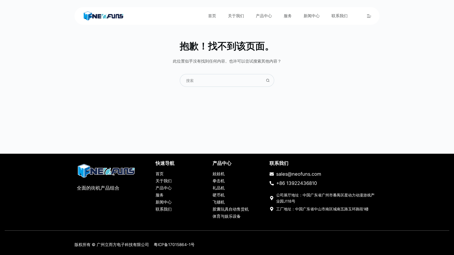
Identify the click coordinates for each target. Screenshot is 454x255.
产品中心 (264, 15)
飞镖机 (219, 202)
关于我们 (236, 15)
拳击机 (219, 180)
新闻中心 (312, 15)
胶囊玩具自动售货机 (231, 209)
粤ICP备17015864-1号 (174, 244)
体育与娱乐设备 (227, 216)
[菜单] (369, 16)
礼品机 (219, 188)
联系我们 (340, 15)
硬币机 (219, 195)
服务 (288, 15)
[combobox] (221, 80)
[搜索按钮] (268, 80)
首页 (212, 15)
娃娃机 (219, 173)
